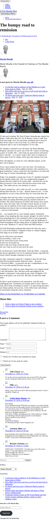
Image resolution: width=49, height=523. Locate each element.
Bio (6, 39)
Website (3, 352)
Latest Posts (9, 42)
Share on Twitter (23, 294)
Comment (4, 340)
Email (3, 348)
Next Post (3, 313)
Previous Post (4, 312)
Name (3, 344)
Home (7, 17)
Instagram (7, 6)
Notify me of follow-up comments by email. (19, 357)
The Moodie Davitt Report (13, 19)
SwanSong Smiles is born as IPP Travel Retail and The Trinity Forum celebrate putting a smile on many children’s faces (25, 497)
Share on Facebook (8, 294)
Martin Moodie (6, 36)
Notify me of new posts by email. (15, 361)
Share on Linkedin (37, 294)
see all (30, 82)
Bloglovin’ (8, 8)
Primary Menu (5, 1)
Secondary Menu (8, 14)
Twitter (7, 4)
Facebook (7, 5)
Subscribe (6, 513)
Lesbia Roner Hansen (18, 398)
